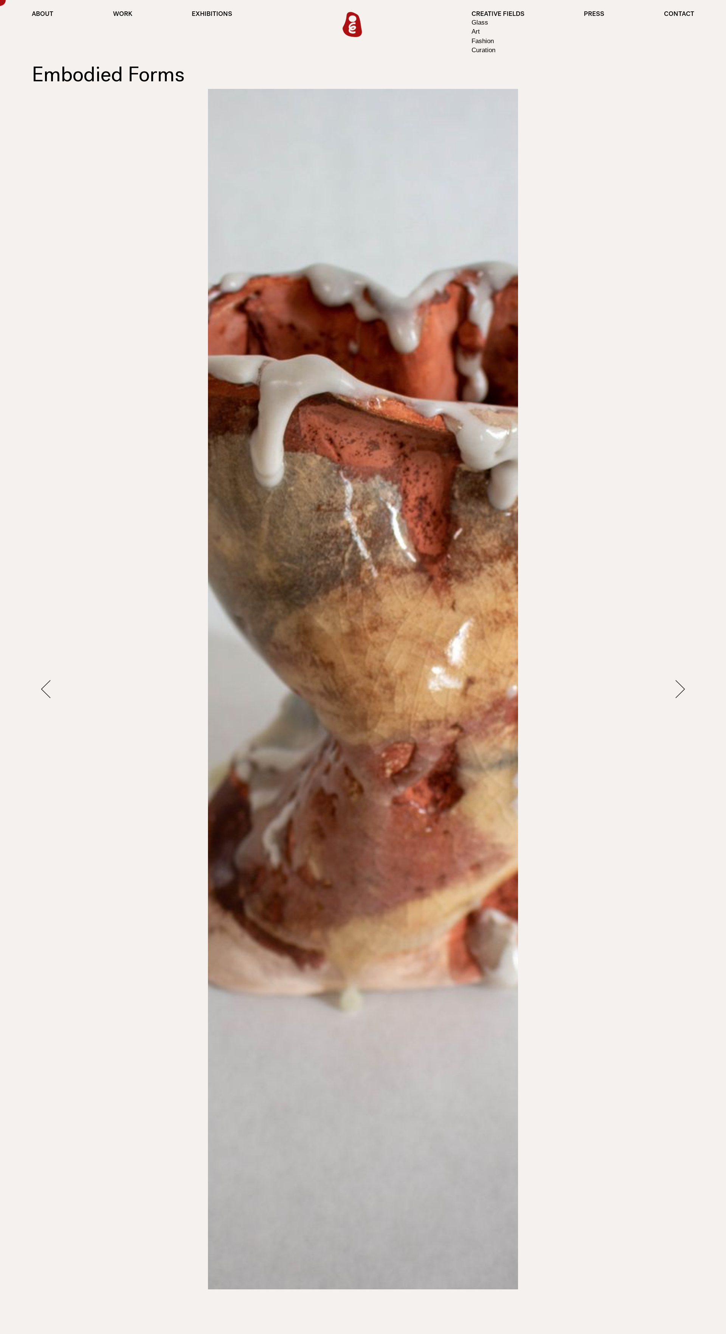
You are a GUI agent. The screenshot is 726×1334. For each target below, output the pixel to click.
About (42, 14)
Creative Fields (498, 14)
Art (476, 31)
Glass (480, 22)
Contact (679, 14)
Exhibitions (212, 14)
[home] (352, 24)
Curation (483, 50)
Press (594, 14)
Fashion (483, 41)
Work (122, 14)
